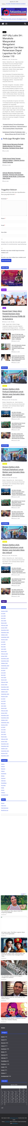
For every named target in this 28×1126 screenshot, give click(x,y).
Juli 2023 (3, 698)
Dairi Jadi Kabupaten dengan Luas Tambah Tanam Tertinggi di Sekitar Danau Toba (19, 347)
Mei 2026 (3, 618)
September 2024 (5, 665)
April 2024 (3, 677)
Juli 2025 (3, 642)
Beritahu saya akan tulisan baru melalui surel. (13, 257)
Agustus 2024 (4, 668)
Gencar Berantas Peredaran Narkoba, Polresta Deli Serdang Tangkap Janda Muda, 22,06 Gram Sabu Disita (14, 175)
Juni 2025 (3, 644)
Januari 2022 (4, 741)
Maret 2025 (4, 651)
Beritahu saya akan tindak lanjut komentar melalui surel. (12, 251)
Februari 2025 (4, 653)
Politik (2, 787)
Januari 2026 (4, 627)
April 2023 (3, 706)
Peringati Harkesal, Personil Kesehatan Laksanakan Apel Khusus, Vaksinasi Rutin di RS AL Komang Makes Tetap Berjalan (15, 126)
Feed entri (3, 805)
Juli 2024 (3, 670)
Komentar (4, 199)
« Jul (2, 1107)
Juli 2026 (3, 613)
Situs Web (4, 232)
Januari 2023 (4, 713)
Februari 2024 (4, 682)
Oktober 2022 (4, 720)
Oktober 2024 (4, 663)
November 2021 (5, 746)
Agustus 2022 (4, 725)
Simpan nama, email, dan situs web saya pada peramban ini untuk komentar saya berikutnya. (14, 243)
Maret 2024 (4, 680)
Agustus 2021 (4, 753)
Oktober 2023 (4, 691)
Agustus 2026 (4, 611)
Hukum (4, 32)
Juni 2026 (3, 616)
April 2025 (3, 649)
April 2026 (3, 620)
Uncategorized (4, 795)
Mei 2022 (3, 732)
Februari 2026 (4, 625)
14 (17, 1095)
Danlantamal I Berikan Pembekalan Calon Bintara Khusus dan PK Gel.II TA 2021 (14, 133)
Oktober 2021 (4, 748)
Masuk (2, 803)
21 (17, 1098)
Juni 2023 (3, 701)
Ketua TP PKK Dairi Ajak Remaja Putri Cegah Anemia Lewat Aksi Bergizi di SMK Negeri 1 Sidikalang (18, 337)
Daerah (3, 766)
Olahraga (3, 780)
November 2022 (5, 717)
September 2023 (5, 694)
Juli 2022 (3, 727)
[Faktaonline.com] (3, 23)
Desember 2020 (5, 755)
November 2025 (5, 632)
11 (6, 1095)
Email (3, 225)
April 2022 (3, 734)
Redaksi (3, 1027)
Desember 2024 (5, 658)
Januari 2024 (4, 684)
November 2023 (5, 689)
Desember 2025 (5, 630)
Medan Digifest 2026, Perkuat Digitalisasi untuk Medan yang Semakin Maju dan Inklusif (13, 393)
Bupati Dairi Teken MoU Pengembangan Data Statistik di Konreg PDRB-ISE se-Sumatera (13, 315)
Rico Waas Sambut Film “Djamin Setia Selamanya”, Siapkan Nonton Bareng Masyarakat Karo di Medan (18, 436)
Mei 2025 (3, 646)
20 (13, 1098)
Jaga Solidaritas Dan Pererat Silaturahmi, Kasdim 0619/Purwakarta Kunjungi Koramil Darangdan (18, 425)
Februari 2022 (4, 739)
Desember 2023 (5, 687)
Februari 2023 (4, 710)
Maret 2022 (4, 736)
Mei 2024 (3, 675)
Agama (2, 764)
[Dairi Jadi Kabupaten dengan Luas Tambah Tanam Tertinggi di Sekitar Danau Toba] (5, 348)
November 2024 (5, 661)
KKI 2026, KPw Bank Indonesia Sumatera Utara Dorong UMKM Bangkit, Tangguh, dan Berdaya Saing (18, 414)
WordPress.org (4, 810)
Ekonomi (4, 385)
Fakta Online (14, 59)
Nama (3, 218)
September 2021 (5, 751)
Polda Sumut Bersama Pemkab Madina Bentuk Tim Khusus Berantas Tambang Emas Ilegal (13, 146)
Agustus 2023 (4, 696)
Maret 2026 (4, 623)
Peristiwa (3, 785)
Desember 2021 (5, 743)
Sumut (4, 307)
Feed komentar (4, 808)
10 (2, 1095)
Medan (3, 776)
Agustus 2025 (4, 639)
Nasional (3, 778)
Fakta (13, 321)
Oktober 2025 (4, 634)
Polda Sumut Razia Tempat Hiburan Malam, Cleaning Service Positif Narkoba (13, 160)
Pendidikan (4, 783)
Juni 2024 (3, 672)
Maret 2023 (4, 708)
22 (21, 1098)
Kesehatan (3, 773)
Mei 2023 (3, 703)
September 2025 (5, 637)
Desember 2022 (5, 715)
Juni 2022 (3, 729)
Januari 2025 (4, 656)
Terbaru (3, 792)
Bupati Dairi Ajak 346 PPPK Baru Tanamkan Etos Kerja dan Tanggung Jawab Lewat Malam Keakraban (18, 358)
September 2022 (5, 722)
